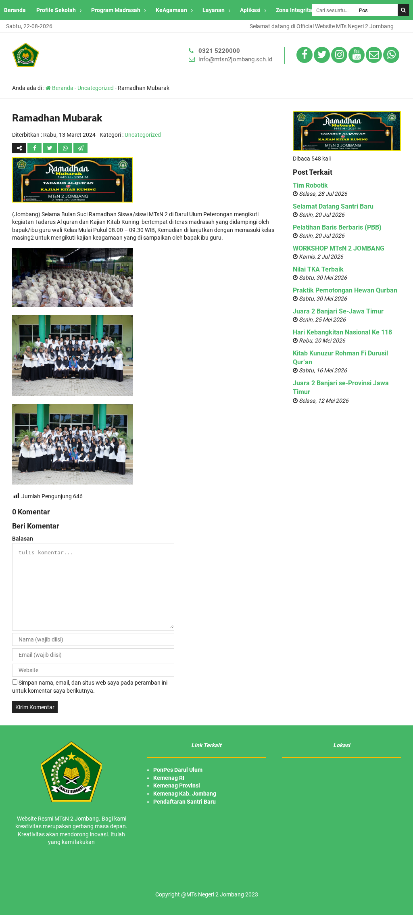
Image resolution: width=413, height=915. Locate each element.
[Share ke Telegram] (80, 148)
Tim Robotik (310, 185)
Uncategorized (95, 88)
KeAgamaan (171, 10)
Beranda (15, 10)
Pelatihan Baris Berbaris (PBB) (337, 227)
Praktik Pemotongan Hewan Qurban (345, 290)
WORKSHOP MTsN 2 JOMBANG (338, 248)
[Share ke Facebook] (35, 148)
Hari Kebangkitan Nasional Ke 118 (342, 332)
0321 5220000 (219, 50)
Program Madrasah (115, 10)
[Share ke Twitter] (50, 148)
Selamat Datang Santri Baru (333, 206)
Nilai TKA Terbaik (318, 269)
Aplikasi (250, 10)
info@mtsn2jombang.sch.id (235, 59)
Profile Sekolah (56, 10)
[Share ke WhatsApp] (65, 148)
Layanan (213, 10)
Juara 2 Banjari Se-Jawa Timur (338, 311)
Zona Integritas (295, 10)
